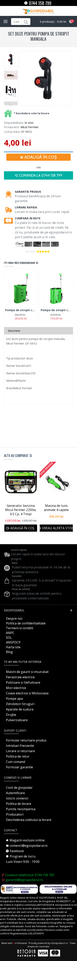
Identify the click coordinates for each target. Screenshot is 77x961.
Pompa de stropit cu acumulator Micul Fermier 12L (56, 310)
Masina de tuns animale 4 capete (56, 508)
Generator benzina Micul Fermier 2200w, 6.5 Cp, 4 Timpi (20, 510)
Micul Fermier (30, 127)
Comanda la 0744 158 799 (40, 175)
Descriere (14, 331)
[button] (11, 53)
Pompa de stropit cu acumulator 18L (20, 310)
